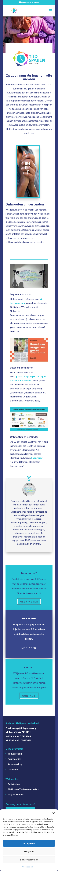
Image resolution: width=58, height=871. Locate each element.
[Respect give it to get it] (28, 197)
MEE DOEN (29, 648)
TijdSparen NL (15, 753)
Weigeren (29, 851)
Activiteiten (14, 783)
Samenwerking (15, 764)
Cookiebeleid (27, 867)
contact (29, 695)
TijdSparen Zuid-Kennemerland (23, 789)
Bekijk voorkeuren (29, 859)
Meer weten (29, 601)
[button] (53, 813)
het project (37, 457)
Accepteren (29, 843)
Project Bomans (16, 794)
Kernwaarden (14, 758)
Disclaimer (13, 769)
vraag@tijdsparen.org (24, 728)
